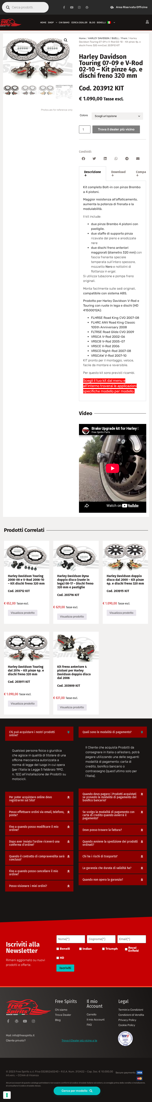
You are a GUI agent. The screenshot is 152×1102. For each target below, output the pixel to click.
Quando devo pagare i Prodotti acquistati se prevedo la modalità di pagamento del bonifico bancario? (109, 797)
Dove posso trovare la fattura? (102, 830)
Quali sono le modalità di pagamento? (107, 732)
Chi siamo (64, 22)
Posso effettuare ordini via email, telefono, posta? (36, 813)
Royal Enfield (133, 949)
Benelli (65, 948)
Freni (124, 38)
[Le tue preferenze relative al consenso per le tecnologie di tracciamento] (7, 1095)
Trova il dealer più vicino (116, 129)
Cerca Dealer (79, 22)
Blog (92, 22)
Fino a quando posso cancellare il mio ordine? (33, 872)
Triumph (111, 948)
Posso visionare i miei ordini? (28, 886)
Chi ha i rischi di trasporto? (100, 856)
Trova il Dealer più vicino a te (79, 1040)
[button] (65, 40)
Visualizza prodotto (23, 613)
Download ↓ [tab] (118, 173)
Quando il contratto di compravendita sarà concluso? (37, 857)
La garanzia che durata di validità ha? (107, 868)
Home (43, 22)
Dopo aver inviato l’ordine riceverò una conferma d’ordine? (34, 843)
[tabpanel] (112, 291)
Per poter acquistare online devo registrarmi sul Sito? (30, 798)
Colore (84, 115)
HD (62, 957)
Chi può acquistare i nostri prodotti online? (32, 733)
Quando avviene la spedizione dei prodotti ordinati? (110, 843)
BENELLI (101, 22)
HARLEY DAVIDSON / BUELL (103, 38)
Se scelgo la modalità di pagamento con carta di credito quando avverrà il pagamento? (108, 815)
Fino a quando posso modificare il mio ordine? (33, 828)
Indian (87, 948)
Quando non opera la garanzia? (103, 879)
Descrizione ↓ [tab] (92, 173)
